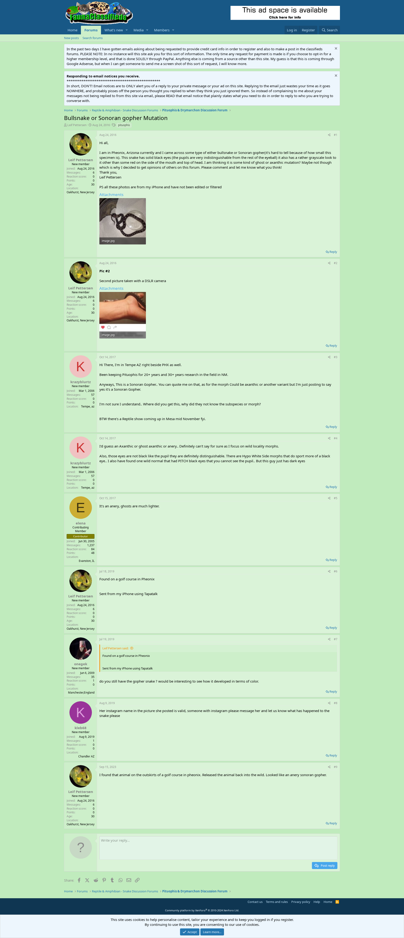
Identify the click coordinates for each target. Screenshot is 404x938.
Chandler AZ (86, 756)
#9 (335, 767)
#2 (335, 263)
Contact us (255, 902)
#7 (335, 639)
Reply (333, 252)
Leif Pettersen (77, 125)
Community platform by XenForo (202, 910)
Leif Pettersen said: (115, 648)
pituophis (124, 125)
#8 (335, 703)
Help (317, 902)
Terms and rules (277, 902)
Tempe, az (87, 406)
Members (162, 30)
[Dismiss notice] (335, 49)
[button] (126, 30)
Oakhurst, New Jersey (80, 192)
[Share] (329, 135)
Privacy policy (300, 902)
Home (72, 30)
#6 (335, 571)
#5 (335, 498)
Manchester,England (81, 692)
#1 (335, 135)
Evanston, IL (86, 561)
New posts (71, 38)
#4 (335, 438)
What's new (114, 30)
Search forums (93, 38)
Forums (90, 30)
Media (138, 30)
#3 (335, 357)
